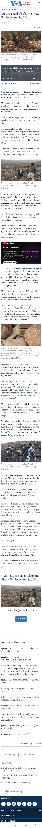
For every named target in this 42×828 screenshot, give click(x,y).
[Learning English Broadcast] (26, 825)
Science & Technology (11, 10)
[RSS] (24, 804)
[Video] (16, 825)
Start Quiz (21, 619)
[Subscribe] (34, 804)
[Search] (35, 825)
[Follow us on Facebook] (3, 804)
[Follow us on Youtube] (14, 804)
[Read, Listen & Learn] (6, 825)
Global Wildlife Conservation (17, 215)
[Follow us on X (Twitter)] (8, 804)
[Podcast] (29, 804)
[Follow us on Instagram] (19, 804)
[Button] (37, 27)
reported (12, 140)
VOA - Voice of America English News (20, 71)
